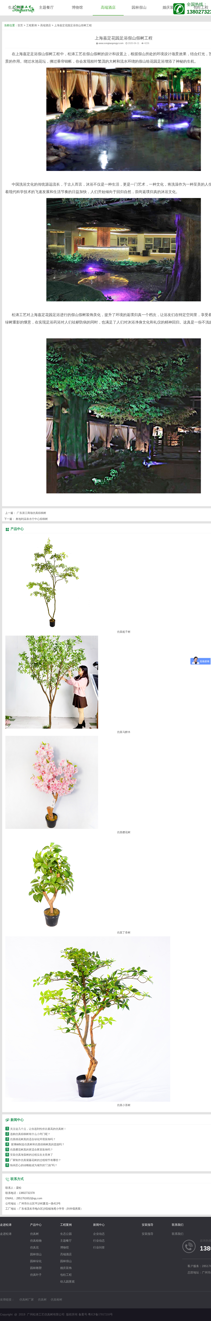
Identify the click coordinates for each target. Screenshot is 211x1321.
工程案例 (31, 25)
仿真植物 (36, 1240)
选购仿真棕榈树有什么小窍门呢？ (28, 1134)
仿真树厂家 (26, 1299)
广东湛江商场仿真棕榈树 (31, 513)
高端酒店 (45, 25)
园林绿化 (36, 1261)
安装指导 (147, 1225)
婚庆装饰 (66, 1268)
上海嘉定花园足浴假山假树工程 (73, 25)
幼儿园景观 (67, 1281)
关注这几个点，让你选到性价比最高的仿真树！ (36, 1129)
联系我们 (177, 1225)
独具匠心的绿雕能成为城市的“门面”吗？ (32, 1165)
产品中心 (17, 529)
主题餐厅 (66, 1240)
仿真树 (34, 1234)
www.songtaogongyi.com (110, 43)
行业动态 (99, 1240)
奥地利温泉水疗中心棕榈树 (31, 519)
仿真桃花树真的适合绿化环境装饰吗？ (31, 1139)
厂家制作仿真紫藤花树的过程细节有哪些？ (34, 1160)
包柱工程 (66, 1275)
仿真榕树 (56, 1299)
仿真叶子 (36, 1275)
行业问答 (99, 1247)
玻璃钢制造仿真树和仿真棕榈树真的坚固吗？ (35, 1144)
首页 (20, 25)
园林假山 (36, 1254)
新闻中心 (99, 1225)
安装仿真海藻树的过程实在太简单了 (30, 1155)
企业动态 (99, 1234)
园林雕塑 (36, 1268)
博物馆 (64, 1247)
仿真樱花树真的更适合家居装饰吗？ (30, 1149)
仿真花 (34, 1247)
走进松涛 (6, 1225)
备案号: (96, 1314)
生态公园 (66, 1234)
